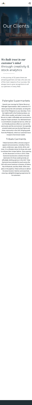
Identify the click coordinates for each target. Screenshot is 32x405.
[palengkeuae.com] (3, 3)
